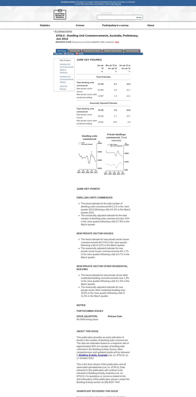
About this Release (63, 87)
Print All (80, 54)
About (150, 25)
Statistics (45, 25)
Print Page (70, 54)
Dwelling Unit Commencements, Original (67, 79)
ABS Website (116, 4)
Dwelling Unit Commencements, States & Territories (67, 68)
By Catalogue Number (63, 31)
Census (80, 25)
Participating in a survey (115, 25)
